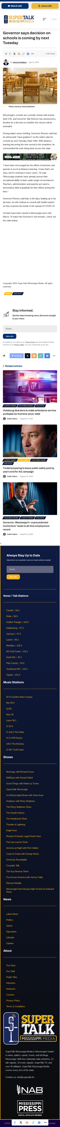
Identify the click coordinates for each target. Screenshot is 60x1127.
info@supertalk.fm (25, 1077)
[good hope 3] (30, 156)
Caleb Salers (12, 419)
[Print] (28, 53)
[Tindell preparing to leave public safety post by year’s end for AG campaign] (30, 441)
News (8, 293)
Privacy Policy (19, 345)
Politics (18, 293)
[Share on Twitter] (14, 53)
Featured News (26, 406)
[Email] (19, 53)
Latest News (10, 406)
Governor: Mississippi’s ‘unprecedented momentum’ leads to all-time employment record (26, 526)
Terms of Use (30, 342)
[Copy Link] (23, 53)
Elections (24, 460)
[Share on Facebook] (10, 53)
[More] (32, 53)
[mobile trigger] (45, 19)
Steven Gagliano (20, 62)
